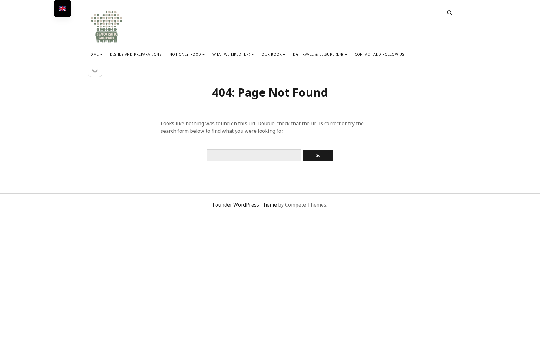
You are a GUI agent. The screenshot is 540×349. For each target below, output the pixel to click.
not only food (185, 54)
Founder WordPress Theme (245, 204)
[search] (449, 13)
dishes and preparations (136, 54)
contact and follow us (380, 54)
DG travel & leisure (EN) (318, 54)
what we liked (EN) (231, 54)
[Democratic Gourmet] (106, 42)
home (93, 54)
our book (272, 54)
